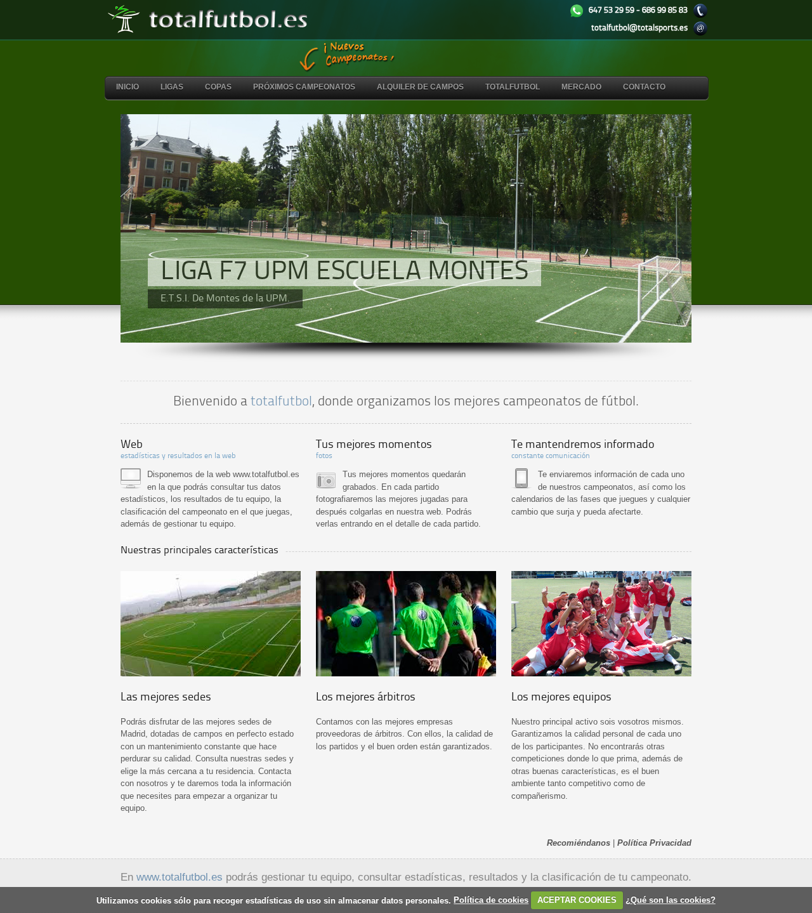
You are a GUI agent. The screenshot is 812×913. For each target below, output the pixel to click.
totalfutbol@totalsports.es (639, 28)
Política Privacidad (654, 843)
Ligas (171, 86)
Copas (218, 86)
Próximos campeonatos (304, 86)
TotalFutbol (512, 86)
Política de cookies (491, 900)
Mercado (581, 86)
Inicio (127, 86)
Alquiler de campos (420, 86)
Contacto (644, 86)
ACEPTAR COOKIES (577, 900)
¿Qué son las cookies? (670, 900)
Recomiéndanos (578, 843)
